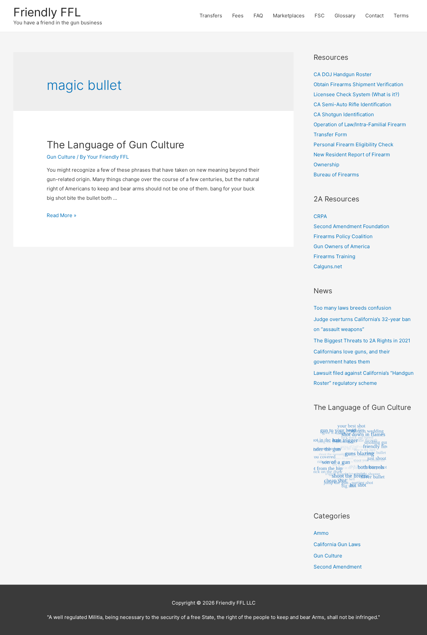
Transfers (210, 15)
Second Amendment (338, 567)
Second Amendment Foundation (351, 226)
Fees (238, 15)
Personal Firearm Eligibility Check (353, 144)
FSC (320, 15)
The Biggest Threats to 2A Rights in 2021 (362, 340)
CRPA (320, 216)
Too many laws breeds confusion (352, 308)
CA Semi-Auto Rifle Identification (352, 104)
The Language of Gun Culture (115, 145)
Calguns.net (328, 266)
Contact (374, 15)
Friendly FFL (47, 12)
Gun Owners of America (342, 246)
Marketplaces (289, 15)
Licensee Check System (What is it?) (356, 94)
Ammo (321, 533)
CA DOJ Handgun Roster (343, 74)
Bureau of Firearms (336, 174)
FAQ (258, 15)
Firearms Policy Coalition (343, 236)
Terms (401, 15)
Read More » (61, 215)
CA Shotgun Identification (344, 114)
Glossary (345, 15)
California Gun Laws (337, 544)
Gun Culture (61, 157)
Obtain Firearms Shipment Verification (358, 84)
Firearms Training (334, 256)
